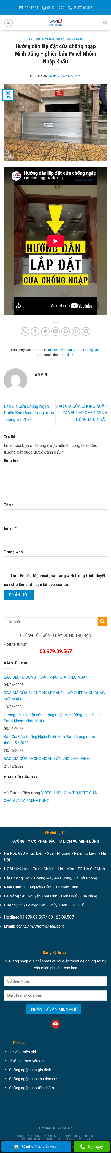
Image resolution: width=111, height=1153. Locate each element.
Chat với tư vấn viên (40, 1146)
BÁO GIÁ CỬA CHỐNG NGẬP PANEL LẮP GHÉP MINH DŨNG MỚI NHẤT (81, 413)
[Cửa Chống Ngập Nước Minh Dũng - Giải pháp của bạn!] (55, 22)
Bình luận (12, 460)
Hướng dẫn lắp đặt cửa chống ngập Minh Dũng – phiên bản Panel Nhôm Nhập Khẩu (53, 718)
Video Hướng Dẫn (69, 39)
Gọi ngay (95, 1146)
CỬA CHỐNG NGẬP (49, 1136)
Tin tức (89, 1136)
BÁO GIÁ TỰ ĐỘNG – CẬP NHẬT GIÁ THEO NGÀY (46, 677)
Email (10, 528)
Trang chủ (23, 1136)
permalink (66, 355)
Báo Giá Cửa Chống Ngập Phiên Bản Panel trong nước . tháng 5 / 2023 (29, 413)
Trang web (13, 552)
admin (75, 76)
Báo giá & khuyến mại (74, 1139)
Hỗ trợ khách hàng (37, 1139)
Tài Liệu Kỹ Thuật (41, 39)
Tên (9, 505)
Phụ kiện (73, 1136)
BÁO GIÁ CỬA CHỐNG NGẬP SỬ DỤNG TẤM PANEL (47, 758)
